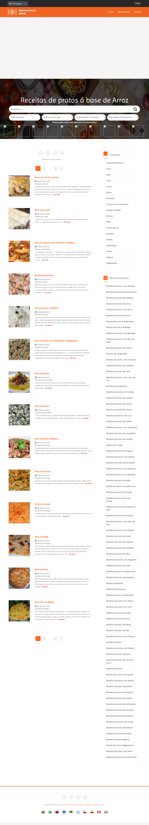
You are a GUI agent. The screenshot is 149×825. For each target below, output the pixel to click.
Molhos (109, 216)
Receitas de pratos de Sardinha (120, 710)
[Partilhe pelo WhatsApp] (61, 153)
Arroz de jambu (42, 406)
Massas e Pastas (113, 210)
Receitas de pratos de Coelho (119, 421)
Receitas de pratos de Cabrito (119, 348)
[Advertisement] (74, 37)
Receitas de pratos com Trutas (119, 722)
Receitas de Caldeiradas (116, 354)
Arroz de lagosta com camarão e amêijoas (55, 242)
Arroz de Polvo (41, 569)
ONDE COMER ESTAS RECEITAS (120, 117)
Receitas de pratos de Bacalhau (120, 321)
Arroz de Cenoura (43, 471)
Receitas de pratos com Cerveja (120, 392)
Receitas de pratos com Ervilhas (120, 457)
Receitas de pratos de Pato (118, 618)
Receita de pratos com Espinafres (121, 474)
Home (110, 12)
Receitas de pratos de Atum (118, 315)
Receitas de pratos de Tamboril (119, 716)
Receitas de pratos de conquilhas (121, 433)
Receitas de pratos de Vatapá (119, 727)
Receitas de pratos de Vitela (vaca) (121, 757)
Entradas (110, 198)
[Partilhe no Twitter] (54, 153)
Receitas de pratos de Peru (118, 630)
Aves (108, 175)
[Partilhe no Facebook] (41, 153)
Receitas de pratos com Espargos (121, 468)
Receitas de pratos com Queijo (119, 674)
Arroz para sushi (42, 210)
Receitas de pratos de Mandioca (120, 577)
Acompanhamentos (115, 163)
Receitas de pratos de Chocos (119, 409)
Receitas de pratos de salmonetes (121, 704)
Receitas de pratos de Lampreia (120, 548)
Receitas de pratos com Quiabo (120, 680)
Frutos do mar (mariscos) (117, 204)
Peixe (108, 222)
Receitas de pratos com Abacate (120, 286)
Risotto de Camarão (44, 275)
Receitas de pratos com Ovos (119, 607)
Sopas (109, 251)
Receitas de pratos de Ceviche (119, 398)
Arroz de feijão (41, 537)
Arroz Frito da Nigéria (44, 602)
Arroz (108, 169)
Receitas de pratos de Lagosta (119, 542)
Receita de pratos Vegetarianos (120, 745)
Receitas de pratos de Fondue (119, 492)
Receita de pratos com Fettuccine (120, 486)
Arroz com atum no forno (47, 177)
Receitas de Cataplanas (116, 386)
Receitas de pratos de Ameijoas (119, 298)
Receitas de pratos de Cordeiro (119, 439)
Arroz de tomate (42, 504)
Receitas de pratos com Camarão (121, 359)
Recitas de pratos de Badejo (118, 327)
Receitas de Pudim (114, 668)
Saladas (109, 234)
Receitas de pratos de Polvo (118, 654)
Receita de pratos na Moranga (119, 595)
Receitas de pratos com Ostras (119, 601)
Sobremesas (111, 245)
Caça (108, 180)
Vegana (109, 257)
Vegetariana (111, 263)
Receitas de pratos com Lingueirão (121, 559)
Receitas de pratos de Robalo (119, 686)
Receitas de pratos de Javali (118, 536)
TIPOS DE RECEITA (17, 117)
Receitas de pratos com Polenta (120, 648)
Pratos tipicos (112, 228)
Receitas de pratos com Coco (119, 415)
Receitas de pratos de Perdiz (118, 624)
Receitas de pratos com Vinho (119, 751)
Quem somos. (99, 805)
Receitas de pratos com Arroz (119, 309)
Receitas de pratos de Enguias (119, 451)
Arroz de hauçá (42, 373)
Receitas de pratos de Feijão (118, 480)
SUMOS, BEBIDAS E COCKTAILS (87, 117)
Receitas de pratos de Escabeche (120, 462)
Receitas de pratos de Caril (118, 371)
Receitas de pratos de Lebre (118, 554)
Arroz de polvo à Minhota (46, 438)
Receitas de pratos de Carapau (119, 365)
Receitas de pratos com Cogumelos (121, 427)
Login (138, 3)
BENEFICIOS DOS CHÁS (51, 117)
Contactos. (89, 805)
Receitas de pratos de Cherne (119, 404)
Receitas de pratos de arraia (118, 304)
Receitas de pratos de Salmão (119, 698)
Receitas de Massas (114, 583)
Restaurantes (124, 12)
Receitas (137, 12)
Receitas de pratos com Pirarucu (120, 636)
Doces (108, 192)
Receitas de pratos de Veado (118, 733)
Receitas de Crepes (114, 445)
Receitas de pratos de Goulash (119, 515)
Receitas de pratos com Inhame (120, 530)
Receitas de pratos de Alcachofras (121, 292)
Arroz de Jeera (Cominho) (46, 308)
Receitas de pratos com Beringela (120, 333)
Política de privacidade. (75, 805)
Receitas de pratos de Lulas (118, 565)
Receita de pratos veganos (118, 739)
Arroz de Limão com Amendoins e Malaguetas (56, 340)
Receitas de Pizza (113, 642)
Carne (108, 186)
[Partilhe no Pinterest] (47, 153)
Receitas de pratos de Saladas (119, 692)
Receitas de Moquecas (116, 589)
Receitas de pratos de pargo (118, 613)
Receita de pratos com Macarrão (120, 571)
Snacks (109, 239)
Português (17, 4)
